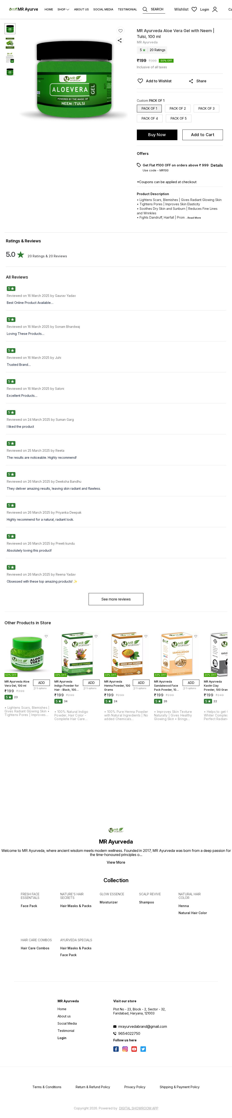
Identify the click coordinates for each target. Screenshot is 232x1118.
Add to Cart (202, 134)
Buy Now (157, 134)
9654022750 (129, 1033)
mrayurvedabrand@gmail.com (142, 1026)
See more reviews (116, 599)
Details (217, 165)
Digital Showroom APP (138, 1108)
